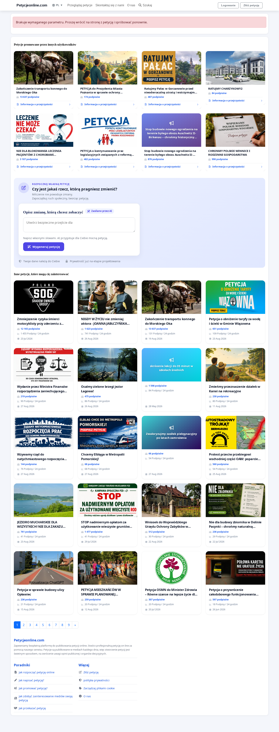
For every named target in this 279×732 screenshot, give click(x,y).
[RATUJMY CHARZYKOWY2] (235, 78)
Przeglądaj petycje (79, 5)
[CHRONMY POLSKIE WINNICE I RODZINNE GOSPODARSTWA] (235, 142)
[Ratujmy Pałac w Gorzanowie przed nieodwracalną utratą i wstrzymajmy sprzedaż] (171, 80)
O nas (131, 5)
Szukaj (147, 5)
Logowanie (228, 5)
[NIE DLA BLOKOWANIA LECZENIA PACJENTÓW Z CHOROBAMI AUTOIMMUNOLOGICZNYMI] (43, 142)
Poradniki (22, 665)
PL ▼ (59, 5)
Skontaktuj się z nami (109, 5)
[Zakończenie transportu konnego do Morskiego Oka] (43, 80)
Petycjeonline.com (32, 5)
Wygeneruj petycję (46, 247)
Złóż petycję (251, 5)
